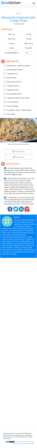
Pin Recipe (19, 157)
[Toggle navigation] (34, 3)
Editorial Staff (26, 217)
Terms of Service (28, 441)
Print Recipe (19, 151)
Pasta (18, 13)
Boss (11, 2)
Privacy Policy (19, 441)
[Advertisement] (18, 343)
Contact (32, 443)
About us (26, 443)
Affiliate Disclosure (18, 443)
